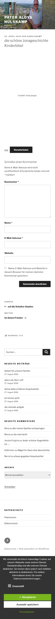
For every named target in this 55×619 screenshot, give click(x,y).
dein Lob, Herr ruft (13, 380)
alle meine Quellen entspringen (28, 428)
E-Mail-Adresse (13, 238)
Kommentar (11, 182)
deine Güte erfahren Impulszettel (21, 389)
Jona (6, 150)
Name (8, 223)
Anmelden (9, 486)
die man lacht (20, 434)
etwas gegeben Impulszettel (28, 456)
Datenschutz (11, 523)
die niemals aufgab (14, 407)
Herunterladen (21, 150)
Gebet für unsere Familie (17, 371)
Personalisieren (27, 612)
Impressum (10, 517)
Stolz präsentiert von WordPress (34, 548)
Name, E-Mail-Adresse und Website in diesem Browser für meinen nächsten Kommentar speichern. (25, 272)
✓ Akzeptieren (27, 597)
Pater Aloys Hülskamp (18, 19)
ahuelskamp (34, 36)
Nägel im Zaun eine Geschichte (34, 450)
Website (8, 253)
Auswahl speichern (27, 604)
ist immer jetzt (12, 398)
